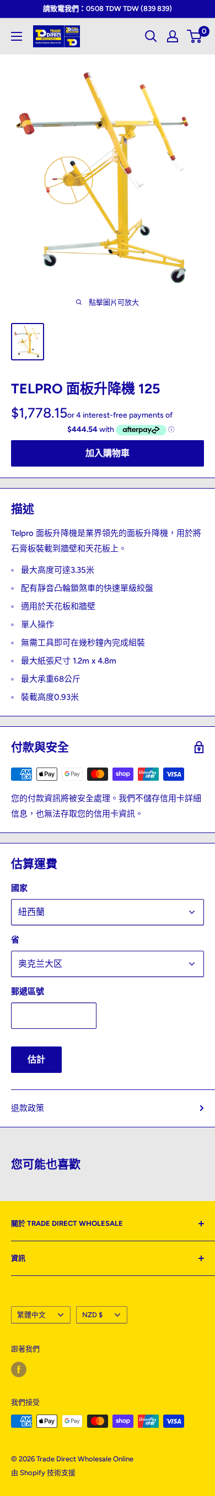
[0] (195, 36)
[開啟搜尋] (151, 36)
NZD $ (92, 1315)
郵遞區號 (27, 991)
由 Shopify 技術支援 (43, 1472)
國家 (19, 888)
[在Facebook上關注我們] (18, 1369)
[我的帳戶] (172, 36)
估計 (36, 1059)
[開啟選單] (16, 36)
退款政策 (27, 1108)
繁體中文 (31, 1315)
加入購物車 (107, 453)
